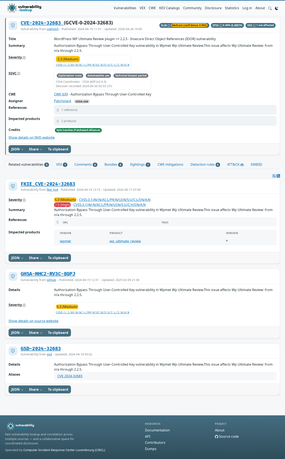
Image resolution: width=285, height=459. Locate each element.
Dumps (150, 448)
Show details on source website (33, 321)
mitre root (82, 101)
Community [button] (192, 8)
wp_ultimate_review (125, 241)
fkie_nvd (52, 190)
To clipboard (58, 149)
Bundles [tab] (113, 164)
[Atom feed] (274, 176)
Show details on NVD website (32, 137)
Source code (228, 436)
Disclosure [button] (213, 8)
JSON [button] (15, 149)
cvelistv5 (53, 29)
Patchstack (62, 101)
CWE (152, 8)
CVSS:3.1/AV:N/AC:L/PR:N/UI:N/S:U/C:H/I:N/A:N (109, 204)
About (260, 8)
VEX (142, 8)
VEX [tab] (61, 164)
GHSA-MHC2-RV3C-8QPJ (48, 274)
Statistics (232, 8)
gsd (49, 354)
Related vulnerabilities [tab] (28, 164)
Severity (16, 57)
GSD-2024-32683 (41, 349)
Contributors (155, 442)
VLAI (164, 25)
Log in (247, 8)
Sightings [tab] (139, 164)
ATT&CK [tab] (233, 164)
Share (34, 149)
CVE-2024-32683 (42, 23)
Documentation (157, 430)
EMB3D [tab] (256, 164)
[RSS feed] (278, 176)
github (51, 280)
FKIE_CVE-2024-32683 (48, 184)
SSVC (13, 73)
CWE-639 (61, 94)
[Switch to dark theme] (276, 8)
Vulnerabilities (125, 8)
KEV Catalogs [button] (169, 8)
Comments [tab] (85, 164)
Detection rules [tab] (204, 164)
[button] (270, 8)
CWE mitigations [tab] (170, 164)
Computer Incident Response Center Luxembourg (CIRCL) (64, 450)
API (147, 436)
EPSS (216, 25)
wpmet (65, 241)
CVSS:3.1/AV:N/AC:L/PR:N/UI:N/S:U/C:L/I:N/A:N (92, 65)
